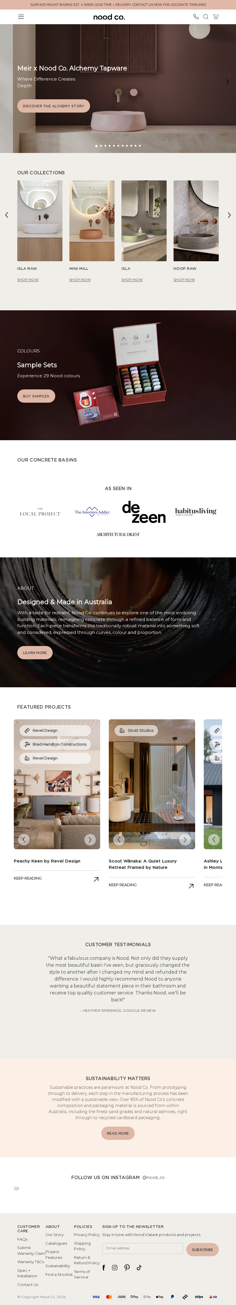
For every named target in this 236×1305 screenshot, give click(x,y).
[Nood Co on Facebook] (103, 1267)
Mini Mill (78, 269)
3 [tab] (105, 146)
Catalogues (56, 1243)
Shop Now (28, 279)
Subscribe (202, 1250)
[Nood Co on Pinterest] (127, 1267)
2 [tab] (101, 146)
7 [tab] (123, 146)
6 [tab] (118, 146)
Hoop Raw (185, 269)
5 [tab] (114, 146)
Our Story (54, 1234)
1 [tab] (96, 146)
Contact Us (27, 1284)
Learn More (35, 653)
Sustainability (57, 1265)
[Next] (227, 81)
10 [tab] (137, 146)
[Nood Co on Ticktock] (139, 1267)
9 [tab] (131, 146)
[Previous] (6, 215)
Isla (125, 269)
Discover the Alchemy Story (53, 106)
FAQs (22, 1239)
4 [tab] (110, 146)
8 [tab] (127, 146)
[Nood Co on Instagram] (114, 1267)
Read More (118, 1133)
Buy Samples (36, 396)
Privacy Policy (87, 1234)
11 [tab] (140, 146)
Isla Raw (27, 269)
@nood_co (153, 1177)
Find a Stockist (59, 1274)
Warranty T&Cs (30, 1261)
